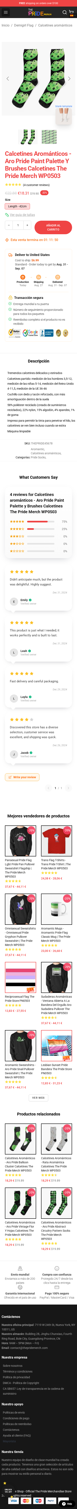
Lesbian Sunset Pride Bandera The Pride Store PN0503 (56, 1069)
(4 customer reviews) (36, 185)
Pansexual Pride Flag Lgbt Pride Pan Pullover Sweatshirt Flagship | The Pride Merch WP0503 (20, 868)
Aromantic (37, 449)
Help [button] (69, 1503)
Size (7, 199)
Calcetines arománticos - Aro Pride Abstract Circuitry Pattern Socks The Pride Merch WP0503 (56, 1230)
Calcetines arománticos (55, 25)
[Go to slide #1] (28, 137)
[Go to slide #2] (49, 137)
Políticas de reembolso (17, 1424)
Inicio (5, 25)
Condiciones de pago (16, 1418)
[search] (64, 12)
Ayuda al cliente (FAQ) (17, 1435)
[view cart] (71, 12)
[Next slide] (69, 78)
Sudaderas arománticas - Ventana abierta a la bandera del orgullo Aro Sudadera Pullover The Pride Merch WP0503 (56, 1005)
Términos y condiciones (17, 1371)
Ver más (38, 1097)
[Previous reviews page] (48, 788)
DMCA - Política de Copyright (21, 1383)
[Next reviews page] (68, 788)
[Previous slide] (8, 78)
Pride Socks (38, 457)
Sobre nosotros (12, 1365)
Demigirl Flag (23, 25)
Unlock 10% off (8, 1491)
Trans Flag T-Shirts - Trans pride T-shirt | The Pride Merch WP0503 (56, 864)
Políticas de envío (14, 1412)
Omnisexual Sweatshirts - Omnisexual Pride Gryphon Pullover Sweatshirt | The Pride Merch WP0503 (20, 937)
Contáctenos (11, 1429)
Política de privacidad (16, 1377)
